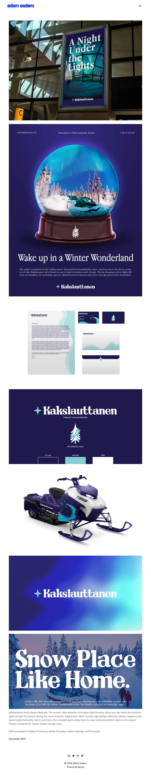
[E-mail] (69, 756)
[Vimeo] (82, 756)
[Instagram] (78, 756)
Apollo (81, 767)
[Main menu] (140, 6)
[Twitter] (73, 756)
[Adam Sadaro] (20, 6)
